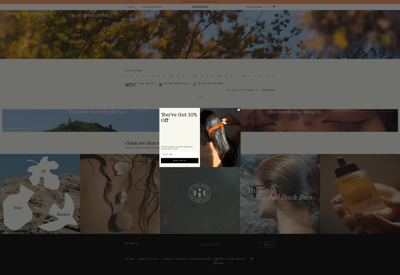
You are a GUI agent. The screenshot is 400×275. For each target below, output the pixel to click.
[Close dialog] (239, 110)
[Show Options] (196, 154)
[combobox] (179, 154)
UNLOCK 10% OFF (179, 160)
